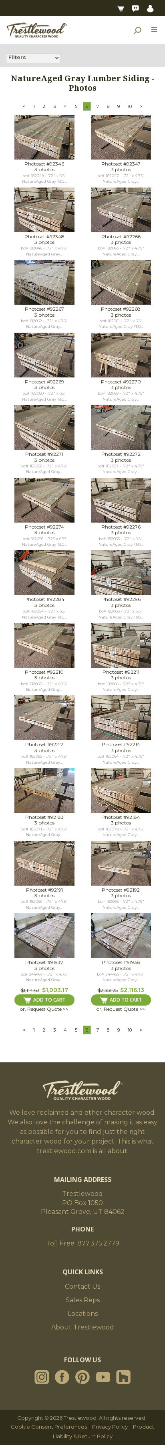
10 (130, 106)
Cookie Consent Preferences (49, 1426)
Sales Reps (83, 1300)
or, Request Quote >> (44, 1009)
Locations (83, 1313)
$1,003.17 (55, 990)
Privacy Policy (110, 1426)
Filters (17, 57)
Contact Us (82, 1286)
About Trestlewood (82, 1327)
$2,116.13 (132, 990)
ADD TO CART (49, 999)
